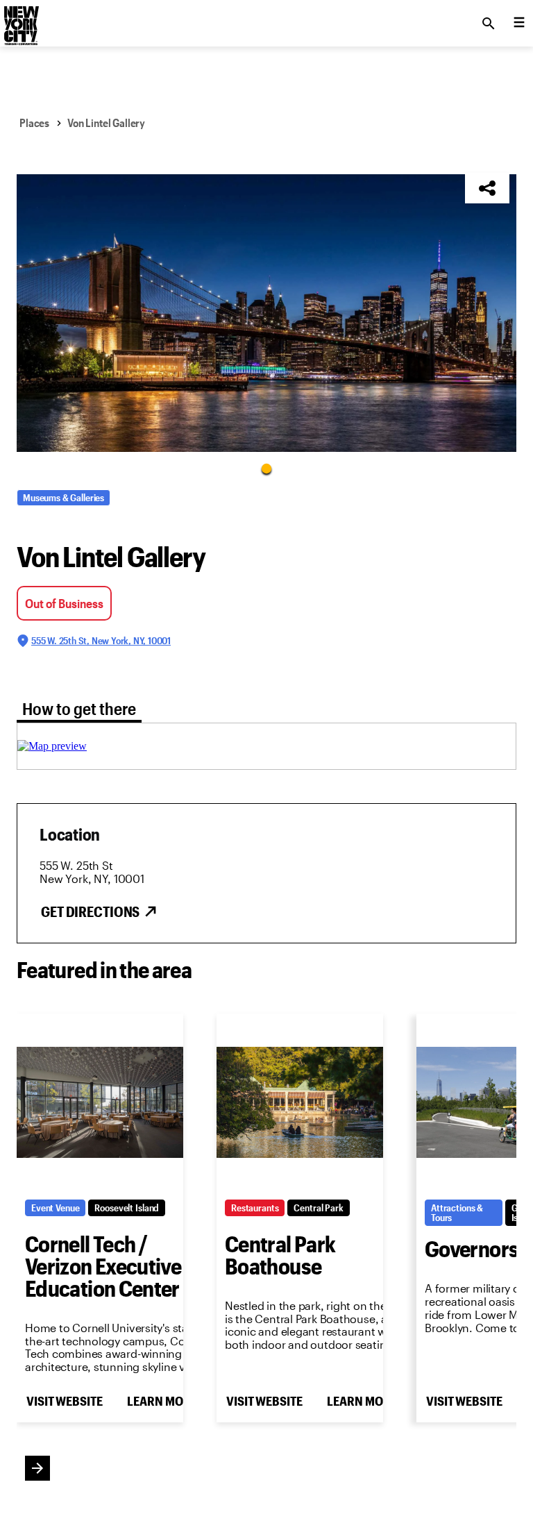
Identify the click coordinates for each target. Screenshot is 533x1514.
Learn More (161, 1400)
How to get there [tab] (79, 708)
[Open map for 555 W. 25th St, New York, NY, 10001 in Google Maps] (52, 746)
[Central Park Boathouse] (300, 1102)
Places (34, 122)
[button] (266, 313)
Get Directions (90, 911)
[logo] (20, 19)
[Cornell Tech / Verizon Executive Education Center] (100, 1102)
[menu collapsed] (519, 24)
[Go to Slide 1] (266, 468)
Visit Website (64, 1400)
